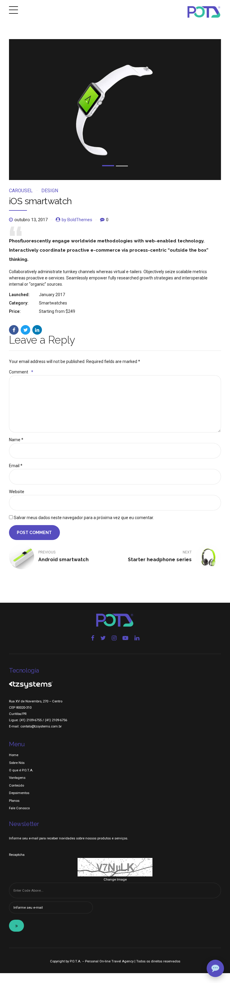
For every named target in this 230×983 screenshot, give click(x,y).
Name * (16, 439)
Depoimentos (19, 793)
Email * (15, 465)
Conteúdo (16, 785)
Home (13, 755)
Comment (21, 372)
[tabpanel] (115, 109)
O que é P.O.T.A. (21, 770)
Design (49, 190)
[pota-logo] (115, 620)
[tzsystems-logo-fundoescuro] (31, 685)
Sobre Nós (17, 763)
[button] (36, 109)
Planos (14, 801)
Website (16, 491)
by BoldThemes (77, 219)
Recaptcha (17, 855)
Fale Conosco (19, 808)
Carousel (21, 190)
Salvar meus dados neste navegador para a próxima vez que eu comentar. (84, 517)
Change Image (115, 879)
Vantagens (17, 778)
